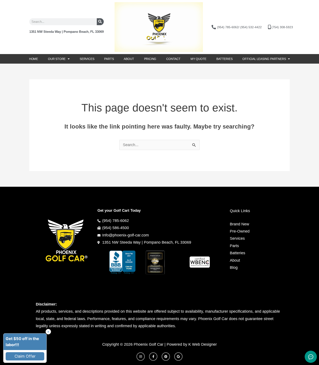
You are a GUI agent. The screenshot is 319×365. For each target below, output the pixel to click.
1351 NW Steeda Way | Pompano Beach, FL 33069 (66, 31)
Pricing (150, 59)
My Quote (198, 59)
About (129, 59)
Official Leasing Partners (264, 59)
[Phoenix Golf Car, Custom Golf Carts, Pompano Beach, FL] (127, 262)
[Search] (100, 21)
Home (33, 59)
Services (87, 59)
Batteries (224, 59)
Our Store (57, 59)
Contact (173, 59)
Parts (109, 59)
